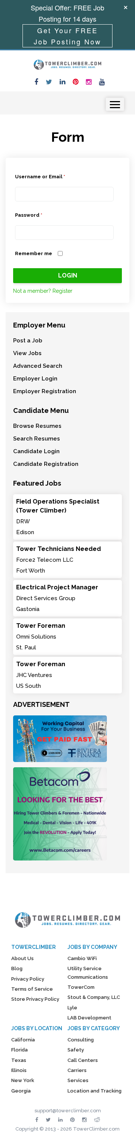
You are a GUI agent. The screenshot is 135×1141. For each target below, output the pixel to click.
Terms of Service (32, 989)
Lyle (72, 1007)
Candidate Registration (45, 464)
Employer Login (35, 378)
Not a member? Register (42, 291)
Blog (16, 968)
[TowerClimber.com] (67, 63)
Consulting (81, 1040)
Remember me (33, 253)
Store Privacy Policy (35, 999)
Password (28, 215)
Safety (76, 1050)
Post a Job (27, 340)
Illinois (19, 1070)
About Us (22, 958)
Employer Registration (44, 391)
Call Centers (83, 1060)
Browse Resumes (37, 426)
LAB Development (89, 1018)
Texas (18, 1060)
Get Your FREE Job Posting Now (67, 35)
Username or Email (40, 176)
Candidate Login (36, 451)
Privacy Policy (27, 979)
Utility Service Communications (88, 972)
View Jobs (27, 353)
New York (22, 1080)
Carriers (77, 1070)
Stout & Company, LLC (94, 997)
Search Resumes (36, 438)
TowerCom (81, 987)
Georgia (21, 1091)
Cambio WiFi (82, 958)
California (23, 1040)
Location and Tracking (95, 1091)
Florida (19, 1050)
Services (78, 1080)
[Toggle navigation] (115, 104)
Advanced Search (37, 366)
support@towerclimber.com (67, 1110)
